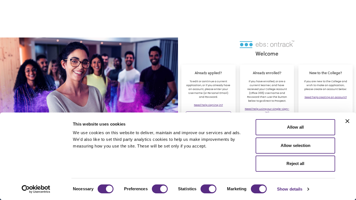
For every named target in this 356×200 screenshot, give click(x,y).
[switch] (160, 188)
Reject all (295, 163)
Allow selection (295, 145)
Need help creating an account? (326, 97)
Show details (289, 189)
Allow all (295, 127)
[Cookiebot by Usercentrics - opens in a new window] (36, 189)
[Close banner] (347, 121)
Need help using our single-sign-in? (267, 110)
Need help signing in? (208, 105)
